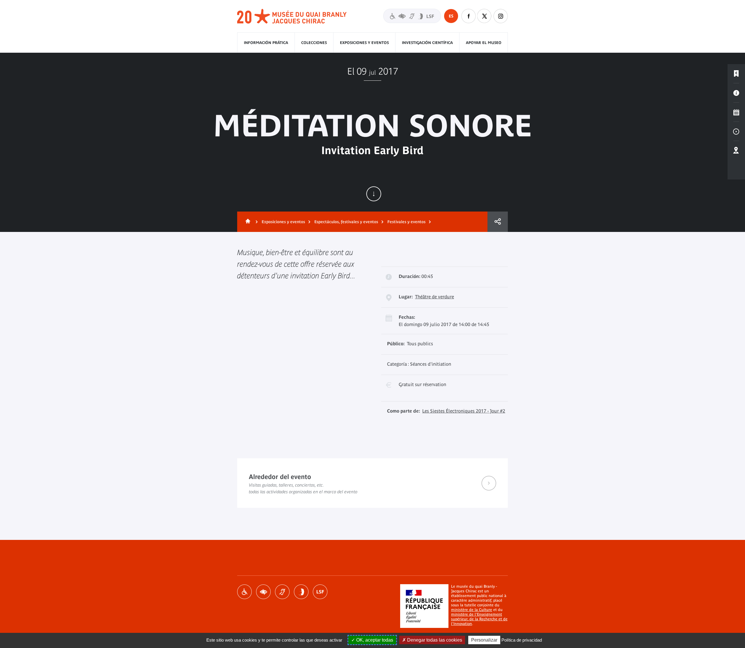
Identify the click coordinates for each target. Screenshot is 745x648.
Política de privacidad (521, 640)
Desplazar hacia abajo (373, 193)
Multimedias (736, 131)
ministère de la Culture (471, 610)
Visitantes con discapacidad (412, 16)
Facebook (468, 16)
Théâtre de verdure (434, 296)
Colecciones (314, 42)
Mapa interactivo (736, 150)
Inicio (246, 222)
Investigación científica (427, 42)
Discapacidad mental (301, 591)
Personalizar (484, 640)
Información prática (266, 42)
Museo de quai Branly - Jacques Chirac (292, 16)
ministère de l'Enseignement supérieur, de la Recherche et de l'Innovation (479, 619)
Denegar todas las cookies (434, 640)
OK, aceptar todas (374, 640)
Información (736, 93)
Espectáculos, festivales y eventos (346, 221)
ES (451, 16)
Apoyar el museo (483, 42)
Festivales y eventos (406, 221)
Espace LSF (320, 591)
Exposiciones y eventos (364, 42)
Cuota (497, 222)
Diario (736, 112)
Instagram (500, 16)
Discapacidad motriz (244, 591)
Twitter (484, 16)
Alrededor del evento (372, 483)
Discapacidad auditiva (282, 591)
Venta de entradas (736, 73)
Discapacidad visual (263, 591)
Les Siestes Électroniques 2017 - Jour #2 (463, 410)
